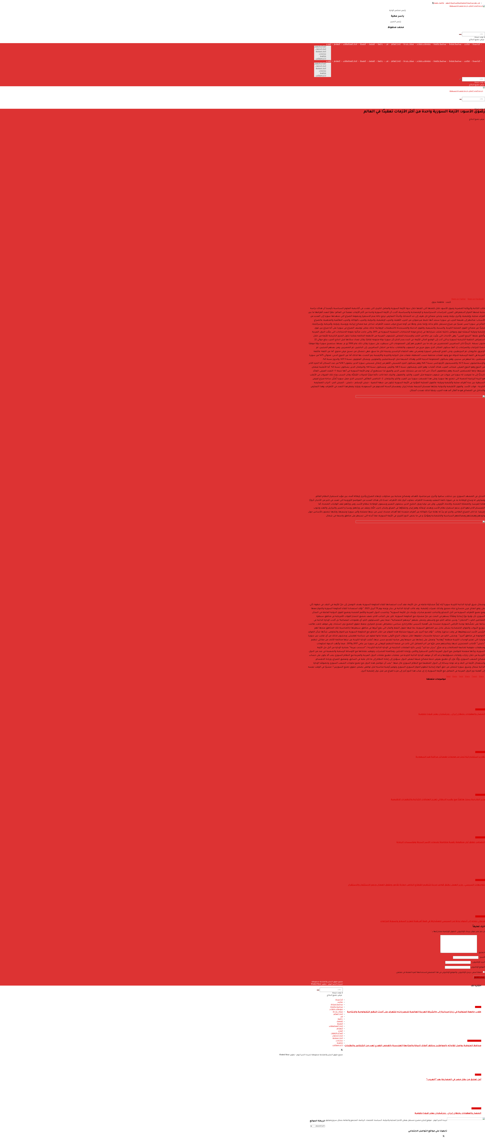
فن (387, 44)
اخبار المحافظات (350, 44)
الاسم (482, 957)
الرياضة (478, 1075)
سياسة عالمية (439, 44)
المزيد (328, 44)
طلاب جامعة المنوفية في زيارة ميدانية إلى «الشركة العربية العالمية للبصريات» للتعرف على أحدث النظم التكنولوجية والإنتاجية (414, 1012)
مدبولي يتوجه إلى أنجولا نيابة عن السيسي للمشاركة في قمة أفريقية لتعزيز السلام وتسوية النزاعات (432, 921)
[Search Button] (460, 34)
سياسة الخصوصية (465, 3)
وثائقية (323, 56)
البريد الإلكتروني (478, 962)
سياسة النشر (451, 3)
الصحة (363, 44)
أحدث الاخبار (480, 709)
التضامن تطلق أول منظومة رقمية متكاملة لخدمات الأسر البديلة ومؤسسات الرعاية (440, 842)
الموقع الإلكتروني (478, 967)
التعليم (337, 44)
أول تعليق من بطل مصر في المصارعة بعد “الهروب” (453, 1080)
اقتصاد (372, 44)
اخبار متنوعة (321, 52)
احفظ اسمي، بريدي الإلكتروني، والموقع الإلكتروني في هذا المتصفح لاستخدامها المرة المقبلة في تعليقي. (439, 973)
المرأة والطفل (320, 47)
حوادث (467, 44)
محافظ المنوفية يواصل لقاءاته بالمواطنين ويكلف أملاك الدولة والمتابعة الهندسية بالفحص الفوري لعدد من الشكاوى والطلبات (413, 1046)
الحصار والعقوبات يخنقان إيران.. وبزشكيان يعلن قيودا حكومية (451, 714)
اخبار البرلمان (320, 49)
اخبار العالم (396, 44)
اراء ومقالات (321, 59)
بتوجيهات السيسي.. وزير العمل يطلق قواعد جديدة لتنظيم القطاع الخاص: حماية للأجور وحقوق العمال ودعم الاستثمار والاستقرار (416, 885)
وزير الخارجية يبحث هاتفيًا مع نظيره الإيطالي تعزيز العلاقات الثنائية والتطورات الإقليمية (438, 800)
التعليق (481, 953)
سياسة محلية (455, 44)
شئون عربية (408, 44)
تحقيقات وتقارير (424, 44)
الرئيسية (476, 44)
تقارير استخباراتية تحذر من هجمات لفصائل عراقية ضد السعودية (450, 757)
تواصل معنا (439, 3)
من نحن (477, 3)
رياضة (380, 44)
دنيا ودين (322, 54)
